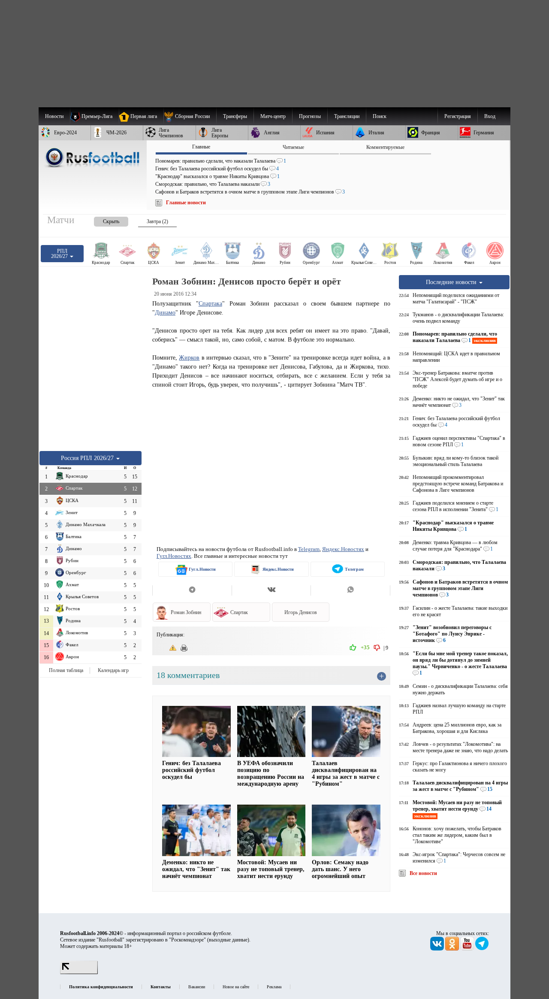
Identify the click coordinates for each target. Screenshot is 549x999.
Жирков (189, 357)
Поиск (379, 116)
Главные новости (186, 203)
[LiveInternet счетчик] (79, 972)
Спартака (210, 303)
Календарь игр (113, 670)
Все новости (423, 873)
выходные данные (228, 940)
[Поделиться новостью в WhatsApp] (350, 590)
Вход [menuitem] (489, 116)
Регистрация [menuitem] (457, 116)
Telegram (309, 549)
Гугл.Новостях (174, 556)
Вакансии (196, 986)
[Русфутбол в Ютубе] (467, 949)
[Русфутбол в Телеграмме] (482, 949)
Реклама (274, 986)
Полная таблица (66, 670)
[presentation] (102, 220)
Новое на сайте (236, 986)
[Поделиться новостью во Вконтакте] (271, 590)
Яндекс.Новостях (343, 549)
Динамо (165, 312)
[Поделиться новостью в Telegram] (192, 590)
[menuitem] (189, 116)
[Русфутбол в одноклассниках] (452, 949)
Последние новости (452, 282)
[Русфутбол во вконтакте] (437, 949)
